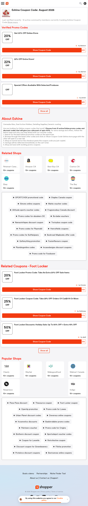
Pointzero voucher (29, 428)
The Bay (73, 184)
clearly (6, 372)
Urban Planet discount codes (28, 415)
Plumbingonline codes (25, 247)
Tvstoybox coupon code (61, 222)
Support (54, 478)
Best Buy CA (53, 167)
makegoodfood (54, 372)
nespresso (8, 390)
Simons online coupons (30, 204)
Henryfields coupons (59, 229)
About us (34, 478)
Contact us (44, 478)
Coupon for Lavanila (30, 440)
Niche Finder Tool (58, 473)
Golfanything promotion (29, 241)
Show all (44, 111)
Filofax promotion (63, 447)
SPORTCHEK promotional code (29, 197)
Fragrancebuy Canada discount (61, 210)
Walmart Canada (77, 372)
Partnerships (41, 473)
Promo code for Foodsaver (43, 254)
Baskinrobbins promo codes (57, 422)
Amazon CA (30, 167)
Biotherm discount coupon (27, 434)
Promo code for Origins (55, 428)
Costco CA (75, 167)
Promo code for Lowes (56, 409)
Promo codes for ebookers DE (31, 216)
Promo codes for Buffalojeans (26, 235)
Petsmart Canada (10, 167)
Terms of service (57, 491)
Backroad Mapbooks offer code (60, 235)
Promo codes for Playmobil (30, 229)
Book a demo (28, 473)
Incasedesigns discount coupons (57, 247)
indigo (72, 390)
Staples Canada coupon (61, 197)
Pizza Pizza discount (18, 403)
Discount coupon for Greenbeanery (31, 447)
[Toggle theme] (85, 3)
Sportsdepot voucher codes (59, 434)
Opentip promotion (29, 409)
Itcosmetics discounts (27, 422)
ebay (5, 184)
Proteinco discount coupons (27, 453)
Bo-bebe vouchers (61, 216)
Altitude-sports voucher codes (25, 210)
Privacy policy (45, 491)
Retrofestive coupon (56, 440)
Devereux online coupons (60, 415)
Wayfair (28, 372)
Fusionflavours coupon (58, 241)
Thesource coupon (43, 403)
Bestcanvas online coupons (60, 453)
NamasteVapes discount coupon (29, 222)
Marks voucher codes (57, 204)
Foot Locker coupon (69, 403)
